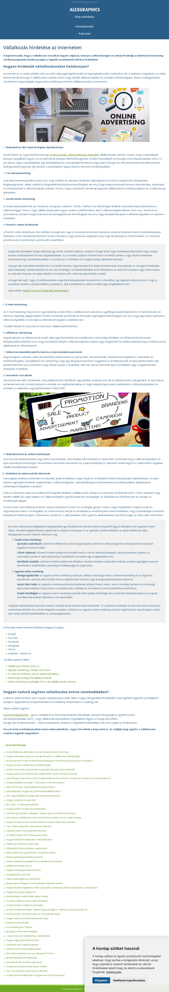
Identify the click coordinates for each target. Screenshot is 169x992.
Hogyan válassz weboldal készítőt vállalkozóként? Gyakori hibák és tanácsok (41, 773)
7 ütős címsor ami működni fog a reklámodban (28, 936)
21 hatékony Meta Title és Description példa (26, 835)
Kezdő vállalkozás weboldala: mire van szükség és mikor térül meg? (37, 752)
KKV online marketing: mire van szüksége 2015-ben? (30, 953)
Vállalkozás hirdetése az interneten (22, 843)
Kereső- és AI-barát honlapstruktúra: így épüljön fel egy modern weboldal (40, 769)
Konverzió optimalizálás (17, 922)
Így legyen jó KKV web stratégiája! (21, 931)
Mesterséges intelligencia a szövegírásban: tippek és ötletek (34, 883)
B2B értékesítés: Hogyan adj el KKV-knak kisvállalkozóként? (33, 791)
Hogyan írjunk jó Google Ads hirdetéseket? (26, 808)
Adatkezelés (113, 972)
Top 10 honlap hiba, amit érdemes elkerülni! (27, 971)
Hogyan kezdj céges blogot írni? (21, 892)
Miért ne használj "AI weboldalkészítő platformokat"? (30, 787)
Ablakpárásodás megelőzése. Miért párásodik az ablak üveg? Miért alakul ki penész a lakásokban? (52, 887)
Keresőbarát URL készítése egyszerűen (24, 962)
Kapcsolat (84, 33)
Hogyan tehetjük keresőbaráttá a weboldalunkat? (29, 839)
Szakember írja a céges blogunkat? (22, 944)
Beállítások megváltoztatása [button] (129, 980)
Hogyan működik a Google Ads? (21, 800)
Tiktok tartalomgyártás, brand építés (23, 879)
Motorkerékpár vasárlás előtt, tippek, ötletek (27, 896)
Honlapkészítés (84, 26)
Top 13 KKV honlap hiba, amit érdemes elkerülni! (28, 826)
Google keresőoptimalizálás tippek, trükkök (26, 966)
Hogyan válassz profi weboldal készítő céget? (27, 918)
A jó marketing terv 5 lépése (19, 927)
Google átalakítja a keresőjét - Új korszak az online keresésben (35, 782)
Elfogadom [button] (101, 980)
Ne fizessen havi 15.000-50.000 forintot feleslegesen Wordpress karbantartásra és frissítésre (49, 760)
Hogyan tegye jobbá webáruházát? (22, 940)
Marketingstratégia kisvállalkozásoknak (30, 677)
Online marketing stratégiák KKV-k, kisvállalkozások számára (42, 681)
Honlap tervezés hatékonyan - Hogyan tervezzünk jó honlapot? (35, 975)
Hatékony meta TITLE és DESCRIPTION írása (26, 830)
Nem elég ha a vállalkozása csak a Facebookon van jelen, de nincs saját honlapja (43, 817)
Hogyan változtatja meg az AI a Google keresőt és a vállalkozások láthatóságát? (43, 756)
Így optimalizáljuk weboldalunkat (21, 957)
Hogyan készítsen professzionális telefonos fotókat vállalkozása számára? (40, 822)
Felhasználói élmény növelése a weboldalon (26, 848)
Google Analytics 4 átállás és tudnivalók (24, 905)
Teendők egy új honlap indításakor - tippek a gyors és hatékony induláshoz (41, 813)
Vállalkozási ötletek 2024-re (23, 666)
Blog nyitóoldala (84, 16)
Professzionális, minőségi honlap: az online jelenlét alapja (33, 914)
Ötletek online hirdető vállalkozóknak (23, 949)
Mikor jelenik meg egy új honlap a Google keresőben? (31, 852)
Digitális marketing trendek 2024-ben (29, 670)
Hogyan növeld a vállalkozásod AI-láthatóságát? (28, 765)
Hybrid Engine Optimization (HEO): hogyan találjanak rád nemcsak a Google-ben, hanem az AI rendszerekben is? (58, 778)
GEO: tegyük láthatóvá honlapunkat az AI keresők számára (33, 795)
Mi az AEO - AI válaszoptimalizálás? (22, 804)
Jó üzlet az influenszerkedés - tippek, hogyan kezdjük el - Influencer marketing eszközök (46, 909)
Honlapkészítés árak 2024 (18, 874)
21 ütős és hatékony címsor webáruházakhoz (33, 673)
